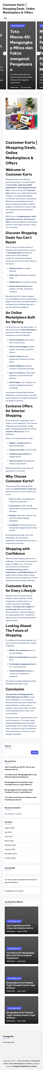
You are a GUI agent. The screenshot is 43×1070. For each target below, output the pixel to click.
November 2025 (11, 854)
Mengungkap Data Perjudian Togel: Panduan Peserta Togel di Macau (19, 791)
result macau (17, 880)
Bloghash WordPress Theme (25, 1066)
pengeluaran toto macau (14, 891)
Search (8, 746)
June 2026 (8, 836)
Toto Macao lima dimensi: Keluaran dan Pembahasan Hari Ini (21, 798)
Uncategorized (17, 26)
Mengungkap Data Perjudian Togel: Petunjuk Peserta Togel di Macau (19, 783)
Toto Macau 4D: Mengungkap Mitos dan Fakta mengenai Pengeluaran (21, 776)
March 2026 (9, 841)
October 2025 (10, 858)
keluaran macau (28, 880)
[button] (38, 53)
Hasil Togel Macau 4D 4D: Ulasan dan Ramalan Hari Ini (20, 768)
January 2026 (10, 849)
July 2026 (8, 832)
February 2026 (10, 845)
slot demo (8, 880)
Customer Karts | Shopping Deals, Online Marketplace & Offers (19, 8)
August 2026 (9, 828)
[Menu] (5, 18)
